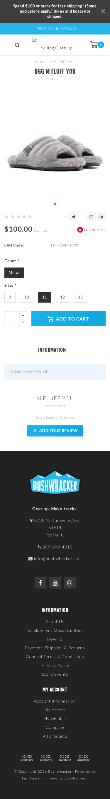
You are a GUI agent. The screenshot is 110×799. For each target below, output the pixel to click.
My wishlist (55, 718)
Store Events (55, 674)
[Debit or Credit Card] (27, 758)
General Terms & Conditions (55, 656)
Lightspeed (32, 778)
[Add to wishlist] (91, 217)
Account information (55, 700)
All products (55, 736)
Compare (55, 727)
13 (80, 297)
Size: (10, 285)
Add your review (57, 431)
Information (52, 350)
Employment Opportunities (55, 630)
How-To (55, 638)
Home (39, 61)
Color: (11, 261)
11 (44, 297)
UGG (55, 79)
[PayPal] (45, 758)
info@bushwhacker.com (58, 558)
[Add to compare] (101, 217)
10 (26, 297)
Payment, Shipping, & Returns (55, 647)
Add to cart (72, 318)
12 (62, 297)
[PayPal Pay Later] (64, 758)
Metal (14, 272)
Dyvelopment (76, 778)
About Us (55, 621)
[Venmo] (83, 758)
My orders (55, 709)
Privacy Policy (55, 665)
